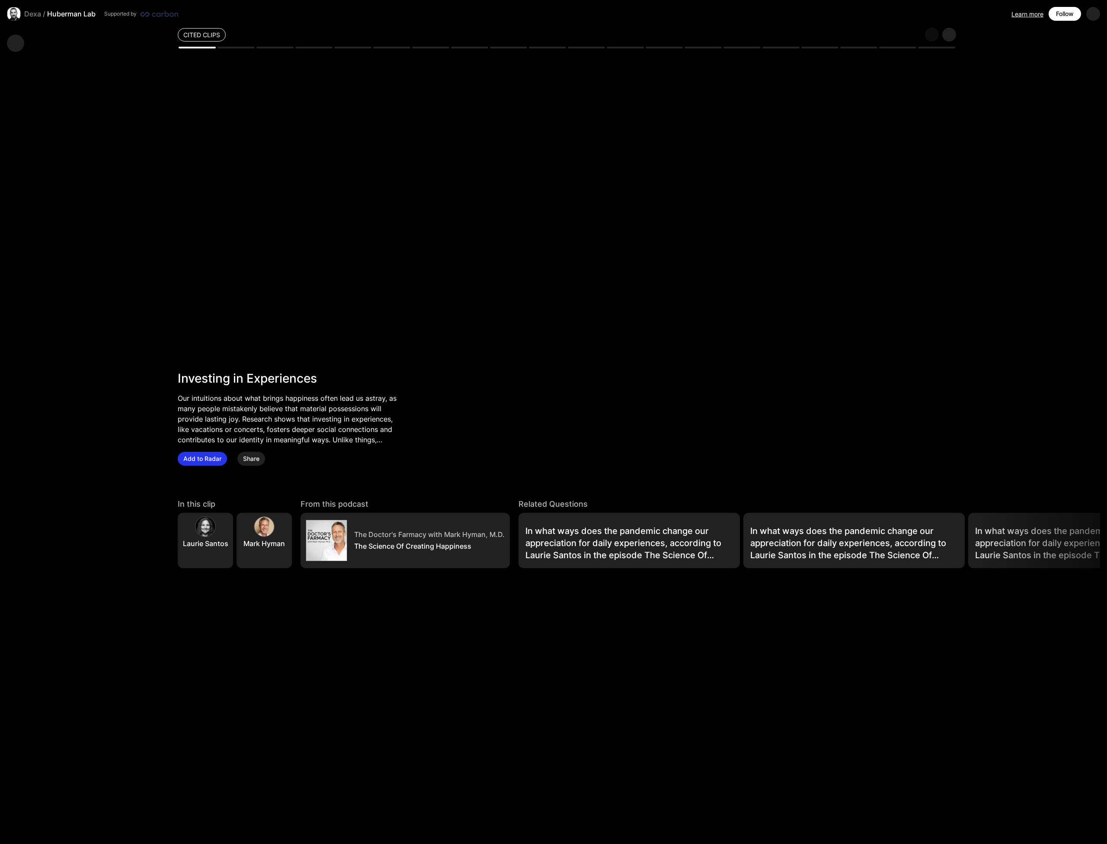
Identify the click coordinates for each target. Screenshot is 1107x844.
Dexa (32, 14)
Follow (1065, 13)
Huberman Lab (71, 14)
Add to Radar (202, 458)
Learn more (1027, 14)
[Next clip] (949, 35)
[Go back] (15, 43)
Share (251, 458)
